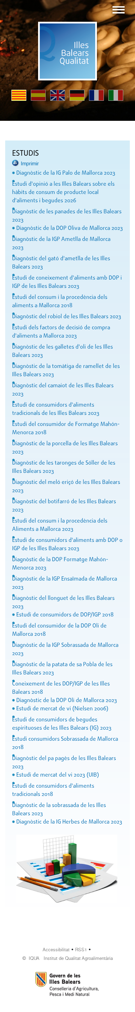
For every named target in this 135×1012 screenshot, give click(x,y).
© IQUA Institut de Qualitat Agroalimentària (67, 958)
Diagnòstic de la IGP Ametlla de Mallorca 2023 (61, 243)
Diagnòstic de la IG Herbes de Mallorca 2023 (69, 822)
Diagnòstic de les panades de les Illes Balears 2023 (67, 216)
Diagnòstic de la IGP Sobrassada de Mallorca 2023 (65, 649)
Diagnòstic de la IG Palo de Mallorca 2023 (65, 173)
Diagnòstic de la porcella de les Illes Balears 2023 (65, 448)
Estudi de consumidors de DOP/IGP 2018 (65, 615)
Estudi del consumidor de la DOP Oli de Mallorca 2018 (59, 630)
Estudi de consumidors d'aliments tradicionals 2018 (53, 790)
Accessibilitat (56, 949)
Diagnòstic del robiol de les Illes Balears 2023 (66, 317)
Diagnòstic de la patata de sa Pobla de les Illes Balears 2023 (62, 669)
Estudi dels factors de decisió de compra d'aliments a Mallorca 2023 (61, 332)
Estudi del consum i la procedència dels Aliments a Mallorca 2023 (59, 525)
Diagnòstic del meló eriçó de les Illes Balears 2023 (66, 486)
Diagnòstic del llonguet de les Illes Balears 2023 (63, 602)
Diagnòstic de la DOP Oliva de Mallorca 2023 (69, 228)
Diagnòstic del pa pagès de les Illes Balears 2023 (64, 763)
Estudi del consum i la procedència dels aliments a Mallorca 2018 (59, 301)
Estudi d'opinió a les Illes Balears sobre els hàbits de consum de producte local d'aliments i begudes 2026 (63, 192)
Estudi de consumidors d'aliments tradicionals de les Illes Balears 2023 (55, 409)
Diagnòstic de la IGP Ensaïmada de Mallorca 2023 (64, 583)
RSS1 (81, 949)
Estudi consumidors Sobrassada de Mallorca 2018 (65, 743)
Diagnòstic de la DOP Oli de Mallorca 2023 (66, 701)
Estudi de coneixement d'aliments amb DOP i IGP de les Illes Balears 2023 (67, 282)
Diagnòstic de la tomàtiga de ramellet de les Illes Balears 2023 (66, 370)
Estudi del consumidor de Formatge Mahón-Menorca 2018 (66, 428)
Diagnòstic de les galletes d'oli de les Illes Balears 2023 (62, 351)
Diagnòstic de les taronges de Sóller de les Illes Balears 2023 (63, 467)
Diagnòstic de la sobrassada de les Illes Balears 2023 (59, 809)
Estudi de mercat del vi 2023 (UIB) (57, 775)
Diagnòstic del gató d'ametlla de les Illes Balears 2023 (61, 263)
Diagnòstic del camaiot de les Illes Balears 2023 (63, 390)
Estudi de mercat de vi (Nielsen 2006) (62, 709)
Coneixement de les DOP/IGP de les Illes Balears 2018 (61, 688)
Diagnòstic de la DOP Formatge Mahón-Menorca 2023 (60, 564)
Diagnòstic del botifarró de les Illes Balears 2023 (64, 506)
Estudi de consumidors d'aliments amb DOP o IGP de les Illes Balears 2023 (67, 544)
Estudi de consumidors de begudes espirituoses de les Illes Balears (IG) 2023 (61, 724)
